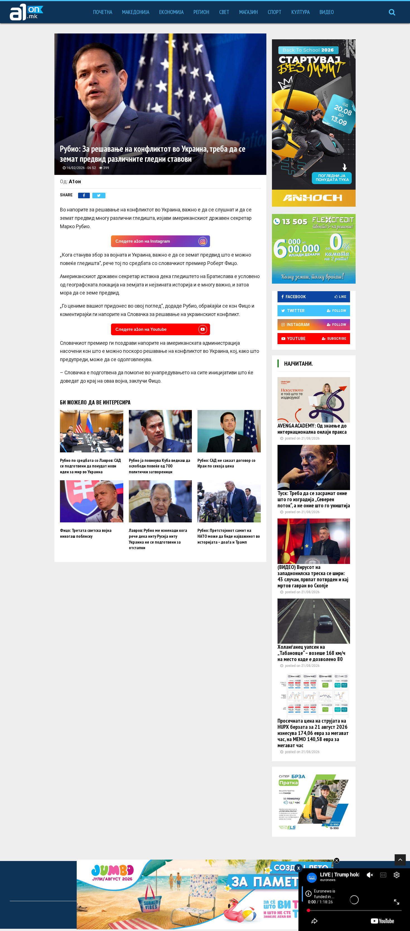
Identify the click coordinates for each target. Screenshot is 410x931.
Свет (224, 12)
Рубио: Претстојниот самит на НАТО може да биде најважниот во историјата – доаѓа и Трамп (228, 536)
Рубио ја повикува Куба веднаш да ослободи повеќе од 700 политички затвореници (159, 466)
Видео (327, 12)
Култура (300, 12)
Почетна (102, 12)
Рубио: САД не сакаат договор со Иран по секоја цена (226, 463)
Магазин (248, 12)
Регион (201, 12)
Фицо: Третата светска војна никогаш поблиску (86, 533)
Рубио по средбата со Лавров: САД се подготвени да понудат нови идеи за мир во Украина (90, 466)
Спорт (274, 12)
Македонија (135, 12)
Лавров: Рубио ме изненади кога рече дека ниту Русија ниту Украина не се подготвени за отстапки (158, 538)
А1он (75, 181)
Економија (171, 12)
